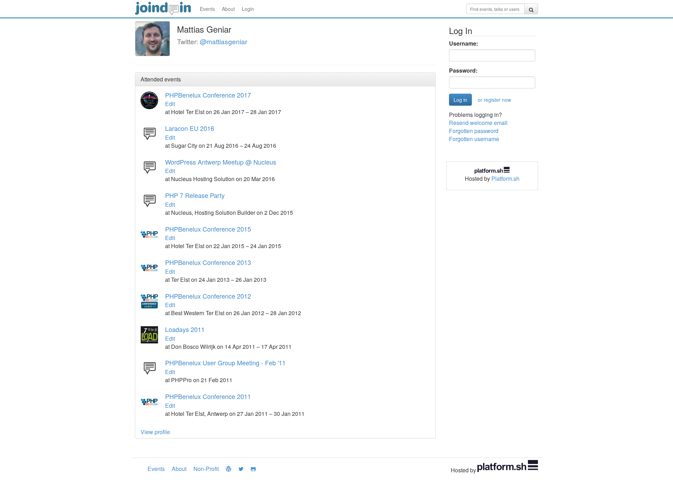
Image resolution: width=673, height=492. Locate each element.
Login (248, 8)
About (228, 8)
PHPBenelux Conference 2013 (208, 262)
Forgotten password (473, 131)
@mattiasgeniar (223, 41)
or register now (494, 99)
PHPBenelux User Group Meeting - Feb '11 (225, 362)
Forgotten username (474, 139)
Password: (463, 70)
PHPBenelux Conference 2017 (208, 94)
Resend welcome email (478, 123)
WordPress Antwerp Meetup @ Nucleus (220, 161)
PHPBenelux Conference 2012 (208, 295)
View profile (155, 432)
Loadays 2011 (185, 329)
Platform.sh (505, 178)
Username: (463, 43)
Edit (170, 104)
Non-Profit (206, 469)
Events (207, 8)
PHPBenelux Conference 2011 (208, 396)
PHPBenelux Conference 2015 (208, 228)
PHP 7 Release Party (195, 195)
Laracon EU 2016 (189, 128)
